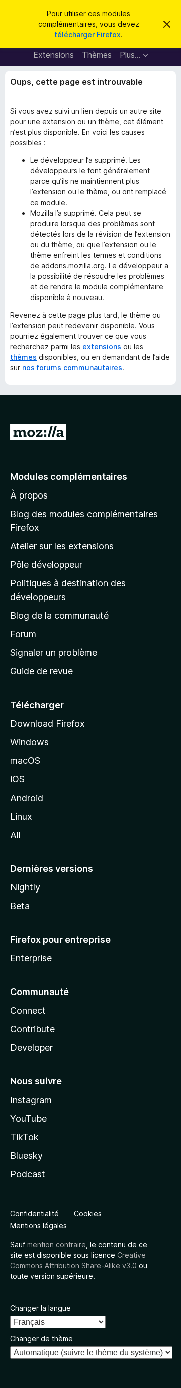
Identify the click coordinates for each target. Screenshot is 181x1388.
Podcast (27, 1174)
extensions (101, 346)
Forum (23, 634)
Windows (29, 742)
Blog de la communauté (59, 615)
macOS (25, 760)
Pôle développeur (46, 564)
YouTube (28, 1118)
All (15, 835)
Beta (20, 906)
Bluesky (26, 1155)
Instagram (31, 1100)
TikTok (24, 1137)
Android (26, 797)
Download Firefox (47, 723)
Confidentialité (34, 1213)
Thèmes (97, 55)
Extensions (53, 55)
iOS (17, 779)
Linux (21, 816)
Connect (28, 1010)
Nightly (25, 887)
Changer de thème (41, 1338)
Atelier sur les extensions (62, 546)
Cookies (88, 1213)
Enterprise (31, 958)
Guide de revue (41, 671)
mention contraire (56, 1244)
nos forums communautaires (72, 367)
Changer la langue (40, 1308)
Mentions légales (38, 1225)
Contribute (32, 1029)
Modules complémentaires (68, 476)
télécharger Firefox (87, 34)
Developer (31, 1047)
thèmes (23, 357)
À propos (29, 495)
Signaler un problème (53, 652)
